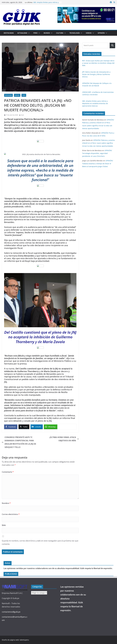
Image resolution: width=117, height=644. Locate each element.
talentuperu (24, 640)
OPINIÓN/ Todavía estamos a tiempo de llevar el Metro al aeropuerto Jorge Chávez (97, 163)
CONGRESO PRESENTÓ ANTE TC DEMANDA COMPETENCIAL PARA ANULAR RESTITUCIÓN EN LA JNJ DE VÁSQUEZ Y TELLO (20, 442)
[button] (28, 33)
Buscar (112, 45)
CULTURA (59, 33)
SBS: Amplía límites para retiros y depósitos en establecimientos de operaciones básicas (95, 103)
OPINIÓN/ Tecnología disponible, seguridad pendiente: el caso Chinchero (97, 153)
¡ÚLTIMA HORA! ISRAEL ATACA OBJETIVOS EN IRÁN (62, 439)
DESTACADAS (9, 33)
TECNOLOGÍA (74, 33)
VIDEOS (89, 33)
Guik (22, 115)
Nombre (6, 503)
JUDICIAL (17, 95)
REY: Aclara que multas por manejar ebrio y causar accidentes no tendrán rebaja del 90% (98, 63)
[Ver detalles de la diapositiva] (86, 15)
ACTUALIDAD (22, 33)
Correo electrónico (11, 514)
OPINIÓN (101, 33)
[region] (86, 15)
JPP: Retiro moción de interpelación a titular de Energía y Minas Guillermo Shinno (96, 74)
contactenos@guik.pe (11, 612)
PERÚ (35, 33)
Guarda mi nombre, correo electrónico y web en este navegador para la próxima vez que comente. (40, 542)
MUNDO (47, 33)
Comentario (8, 472)
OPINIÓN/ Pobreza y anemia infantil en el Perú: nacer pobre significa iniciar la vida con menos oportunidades (98, 143)
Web (4, 525)
